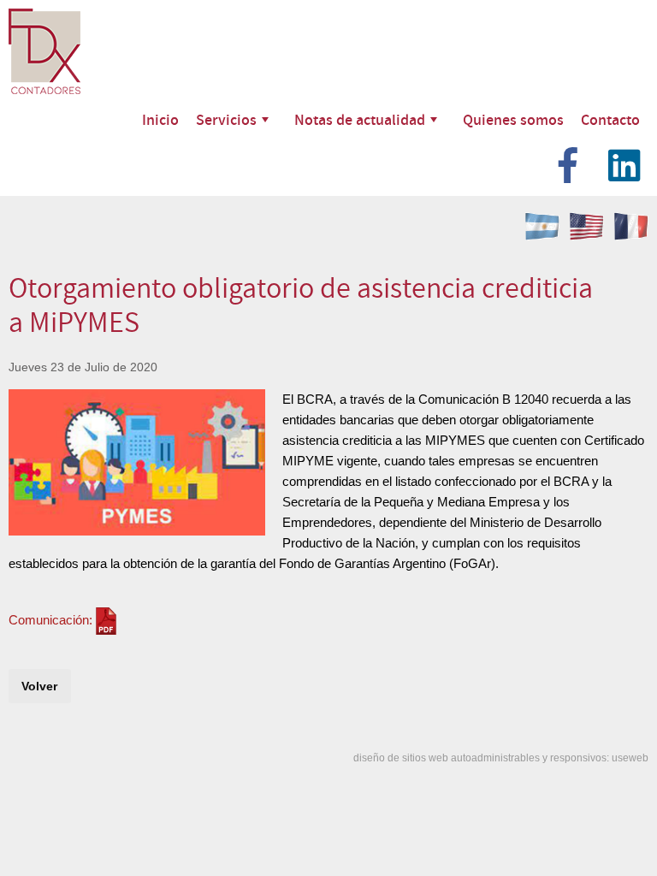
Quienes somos (513, 119)
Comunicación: (50, 620)
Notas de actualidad (359, 119)
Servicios (226, 119)
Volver (39, 686)
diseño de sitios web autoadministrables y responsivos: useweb (500, 758)
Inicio (160, 119)
